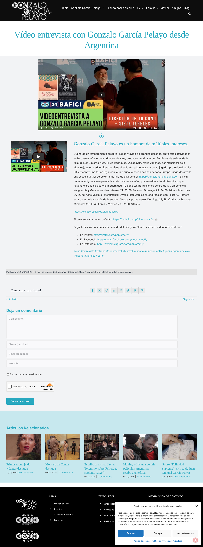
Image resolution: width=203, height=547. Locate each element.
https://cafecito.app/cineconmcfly (133, 219)
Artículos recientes (63, 514)
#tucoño (79, 255)
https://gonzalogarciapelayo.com (159, 176)
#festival (128, 251)
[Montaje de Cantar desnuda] (62, 447)
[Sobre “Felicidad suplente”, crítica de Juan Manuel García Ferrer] (179, 447)
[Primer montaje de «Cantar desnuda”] (23, 447)
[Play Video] (38, 156)
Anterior (13, 299)
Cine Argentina (86, 272)
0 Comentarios (26, 472)
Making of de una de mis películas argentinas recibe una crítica (139, 468)
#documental (114, 251)
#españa (139, 251)
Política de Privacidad (161, 541)
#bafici (100, 255)
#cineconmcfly (153, 251)
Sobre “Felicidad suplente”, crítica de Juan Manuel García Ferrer (178, 468)
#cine (77, 251)
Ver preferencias (185, 533)
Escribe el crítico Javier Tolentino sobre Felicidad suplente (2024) (100, 468)
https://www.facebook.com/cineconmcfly (122, 239)
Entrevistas (100, 272)
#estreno (100, 251)
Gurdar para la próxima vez (26, 374)
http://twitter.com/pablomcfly (111, 234)
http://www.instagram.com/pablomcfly (120, 243)
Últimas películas (62, 503)
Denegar (158, 533)
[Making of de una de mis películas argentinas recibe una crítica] (140, 447)
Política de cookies (142, 541)
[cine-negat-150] (27, 531)
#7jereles (89, 255)
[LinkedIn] (113, 290)
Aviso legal (178, 541)
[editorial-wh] (27, 514)
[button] (196, 506)
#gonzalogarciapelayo (176, 251)
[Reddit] (106, 290)
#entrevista (87, 251)
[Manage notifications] (195, 540)
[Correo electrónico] (142, 290)
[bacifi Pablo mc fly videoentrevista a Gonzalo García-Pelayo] (101, 60)
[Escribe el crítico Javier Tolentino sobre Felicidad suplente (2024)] (101, 447)
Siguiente (188, 299)
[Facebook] (92, 290)
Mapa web (59, 520)
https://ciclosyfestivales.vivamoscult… (96, 211)
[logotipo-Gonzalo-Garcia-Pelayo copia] (32, 2)
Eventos (58, 509)
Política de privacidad (114, 521)
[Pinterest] (134, 290)
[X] (99, 290)
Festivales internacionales (120, 272)
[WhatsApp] (121, 290)
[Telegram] (127, 290)
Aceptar (131, 533)
